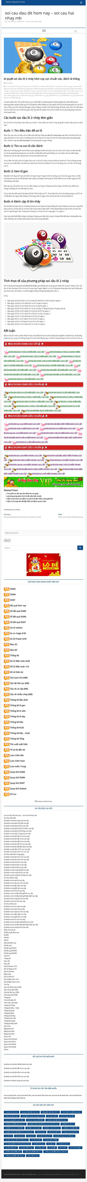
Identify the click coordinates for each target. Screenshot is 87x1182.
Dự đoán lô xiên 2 (67, 1124)
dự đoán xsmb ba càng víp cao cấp (16, 820)
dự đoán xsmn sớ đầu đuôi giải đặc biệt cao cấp (21, 925)
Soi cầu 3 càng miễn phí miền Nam (16, 1140)
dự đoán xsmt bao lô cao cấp (14, 880)
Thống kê (14, 655)
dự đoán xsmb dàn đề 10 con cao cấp (17, 844)
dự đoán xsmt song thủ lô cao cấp (16, 898)
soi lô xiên (63, 1147)
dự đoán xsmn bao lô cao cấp (14, 909)
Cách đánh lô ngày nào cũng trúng (32, 1116)
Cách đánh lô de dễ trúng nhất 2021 (43, 89)
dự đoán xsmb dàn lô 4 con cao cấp (16, 852)
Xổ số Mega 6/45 (10, 969)
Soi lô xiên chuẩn (75, 1147)
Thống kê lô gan (17, 705)
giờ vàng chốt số (54, 1132)
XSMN (13, 594)
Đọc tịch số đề (24, 93)
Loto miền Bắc (17, 755)
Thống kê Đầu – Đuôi (20, 733)
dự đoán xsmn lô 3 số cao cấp (14, 919)
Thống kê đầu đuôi (19, 699)
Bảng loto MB (9, 1034)
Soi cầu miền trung (10, 878)
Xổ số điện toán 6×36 (12, 982)
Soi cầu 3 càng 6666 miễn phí (64, 1136)
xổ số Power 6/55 (18, 638)
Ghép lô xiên (41, 1132)
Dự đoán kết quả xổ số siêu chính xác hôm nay (43, 1124)
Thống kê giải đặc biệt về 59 (14, 1155)
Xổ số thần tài (16, 672)
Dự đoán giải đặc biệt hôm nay (56, 1120)
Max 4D (13, 650)
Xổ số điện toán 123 (19, 666)
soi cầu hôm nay (39, 1144)
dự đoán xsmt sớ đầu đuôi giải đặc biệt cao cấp (21, 896)
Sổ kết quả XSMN (18, 616)
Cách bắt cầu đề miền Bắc (46, 86)
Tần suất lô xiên (33, 1155)
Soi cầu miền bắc (10, 818)
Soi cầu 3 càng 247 (45, 1136)
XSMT (12, 600)
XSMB (13, 588)
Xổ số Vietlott (9, 971)
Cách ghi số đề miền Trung (26, 91)
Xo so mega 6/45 (18, 633)
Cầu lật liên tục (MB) (19, 683)
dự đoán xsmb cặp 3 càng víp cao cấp (17, 833)
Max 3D (13, 644)
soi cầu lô (51, 1144)
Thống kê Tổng (17, 738)
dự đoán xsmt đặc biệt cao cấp (15, 885)
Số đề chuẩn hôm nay (11, 932)
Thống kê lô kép (17, 716)
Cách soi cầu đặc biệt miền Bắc (56, 91)
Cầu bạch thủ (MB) (19, 677)
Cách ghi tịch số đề (40, 91)
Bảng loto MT (9, 1029)
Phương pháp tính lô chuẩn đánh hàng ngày (21, 95)
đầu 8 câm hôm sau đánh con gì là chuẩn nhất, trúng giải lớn (30, 499)
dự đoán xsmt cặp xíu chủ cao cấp (16, 883)
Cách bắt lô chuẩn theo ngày (63, 86)
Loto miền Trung (18, 766)
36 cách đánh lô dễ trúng (13, 86)
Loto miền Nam (17, 760)
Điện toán (7, 974)
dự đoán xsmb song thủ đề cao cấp (16, 870)
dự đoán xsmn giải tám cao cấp (15, 917)
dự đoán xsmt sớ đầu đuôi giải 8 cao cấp (18, 893)
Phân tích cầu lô (9, 930)
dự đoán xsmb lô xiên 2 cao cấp (15, 862)
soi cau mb (31, 1136)
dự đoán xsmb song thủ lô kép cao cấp (17, 875)
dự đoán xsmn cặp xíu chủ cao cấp (16, 912)
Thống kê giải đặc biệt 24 (33, 1151)
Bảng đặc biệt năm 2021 (50, 1112)
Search (7, 540)
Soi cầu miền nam (10, 904)
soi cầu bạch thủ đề (51, 1140)
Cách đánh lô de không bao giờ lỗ (65, 89)
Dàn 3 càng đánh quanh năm (14, 1120)
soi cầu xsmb (41, 1147)
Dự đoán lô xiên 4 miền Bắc (14, 1128)
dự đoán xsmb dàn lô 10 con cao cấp (17, 849)
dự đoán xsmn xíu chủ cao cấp (14, 906)
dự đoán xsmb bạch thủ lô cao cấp (16, 826)
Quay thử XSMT (17, 783)
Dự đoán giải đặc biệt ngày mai (15, 1124)
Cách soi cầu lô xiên (12, 1116)
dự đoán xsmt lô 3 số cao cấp (14, 891)
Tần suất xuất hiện (19, 744)
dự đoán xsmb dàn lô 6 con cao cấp (16, 857)
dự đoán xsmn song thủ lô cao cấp (16, 927)
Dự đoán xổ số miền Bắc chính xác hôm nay (19, 1132)
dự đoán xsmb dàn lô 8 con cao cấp (16, 859)
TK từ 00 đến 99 (17, 749)
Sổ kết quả (8, 945)
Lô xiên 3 (8, 1136)
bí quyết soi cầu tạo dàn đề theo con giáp (22, 493)
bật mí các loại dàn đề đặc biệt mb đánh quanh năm (26, 501)
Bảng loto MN (9, 1031)
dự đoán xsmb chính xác (51, 1128)
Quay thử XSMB (17, 772)
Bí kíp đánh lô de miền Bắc (30, 86)
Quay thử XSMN (17, 777)
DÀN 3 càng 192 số (67, 1116)
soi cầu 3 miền (35, 1140)
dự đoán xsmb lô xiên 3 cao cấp (15, 865)
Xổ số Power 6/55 (10, 966)
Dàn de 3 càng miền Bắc (35, 1120)
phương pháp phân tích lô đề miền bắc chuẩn (24, 496)
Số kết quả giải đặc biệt (13, 1151)
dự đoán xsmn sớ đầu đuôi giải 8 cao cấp (18, 922)
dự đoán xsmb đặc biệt (70, 1128)
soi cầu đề (52, 1147)
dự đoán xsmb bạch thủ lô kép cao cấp (17, 831)
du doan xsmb (52, 1116)
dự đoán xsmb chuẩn (33, 1128)
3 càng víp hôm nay (11, 1112)
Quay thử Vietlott (18, 788)
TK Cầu (6, 984)
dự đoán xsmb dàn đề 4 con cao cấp (16, 836)
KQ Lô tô (7, 1026)
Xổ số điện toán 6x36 (20, 661)
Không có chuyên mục (70, 1132)
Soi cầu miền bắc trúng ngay (14, 854)
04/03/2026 (9, 83)
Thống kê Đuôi (17, 727)
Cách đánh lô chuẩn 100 (24, 89)
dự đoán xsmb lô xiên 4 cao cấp (15, 867)
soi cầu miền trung (26, 1147)
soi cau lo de (19, 1136)
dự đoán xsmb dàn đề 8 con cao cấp (16, 841)
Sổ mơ (13, 794)
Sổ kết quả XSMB (18, 611)
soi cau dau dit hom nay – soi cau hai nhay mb (39, 15)
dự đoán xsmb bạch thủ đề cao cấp (16, 823)
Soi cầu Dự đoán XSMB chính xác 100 (17, 1144)
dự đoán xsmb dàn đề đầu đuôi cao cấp (18, 847)
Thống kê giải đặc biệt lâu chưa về (55, 1151)
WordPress (57, 1174)
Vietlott (7, 956)
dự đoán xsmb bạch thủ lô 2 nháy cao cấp (19, 828)
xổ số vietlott (16, 627)
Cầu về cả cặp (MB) (19, 688)
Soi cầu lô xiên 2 (63, 1144)
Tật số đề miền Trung (66, 95)
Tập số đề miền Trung (52, 95)
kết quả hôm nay (18, 605)
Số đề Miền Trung (40, 95)
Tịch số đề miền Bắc (15, 98)
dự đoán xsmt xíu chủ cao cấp (14, 901)
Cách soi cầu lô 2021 (73, 91)
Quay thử (7, 1036)
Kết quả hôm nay (10, 943)
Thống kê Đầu (16, 722)
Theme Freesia (48, 1174)
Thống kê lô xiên (18, 711)
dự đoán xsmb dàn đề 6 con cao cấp (16, 839)
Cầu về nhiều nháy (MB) (21, 694)
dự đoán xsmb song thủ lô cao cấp (16, 872)
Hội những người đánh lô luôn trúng (40, 93)
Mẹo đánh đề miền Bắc (59, 93)
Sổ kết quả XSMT (18, 622)
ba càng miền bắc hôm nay (30, 1112)
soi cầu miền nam (11, 1147)
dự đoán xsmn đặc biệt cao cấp (15, 914)
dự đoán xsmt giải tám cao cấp (15, 888)
